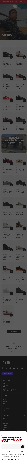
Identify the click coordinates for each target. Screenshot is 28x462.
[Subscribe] (22, 446)
